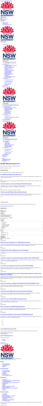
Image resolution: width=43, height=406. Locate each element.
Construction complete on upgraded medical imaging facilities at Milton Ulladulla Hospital (19, 257)
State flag (4, 366)
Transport (4, 388)
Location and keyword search (5, 216)
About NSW (5, 398)
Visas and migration (8, 77)
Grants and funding (8, 71)
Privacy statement (5, 374)
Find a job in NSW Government (8, 397)
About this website (4, 368)
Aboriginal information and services (10, 65)
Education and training (8, 109)
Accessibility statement (6, 371)
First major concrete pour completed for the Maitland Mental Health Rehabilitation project (19, 283)
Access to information (6, 370)
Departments (3, 377)
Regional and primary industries (10, 76)
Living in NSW (6, 64)
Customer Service (5, 383)
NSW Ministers (5, 394)
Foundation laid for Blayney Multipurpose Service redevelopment (14, 250)
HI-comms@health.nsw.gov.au (8, 332)
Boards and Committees (6, 396)
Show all (3, 227)
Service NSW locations (6, 364)
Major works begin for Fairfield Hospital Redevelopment (12, 306)
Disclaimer (4, 373)
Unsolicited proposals (6, 400)
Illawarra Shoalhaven (5, 225)
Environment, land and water (9, 69)
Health (4, 385)
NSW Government (4, 391)
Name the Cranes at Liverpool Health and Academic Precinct (13, 298)
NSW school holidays (8, 146)
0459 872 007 (5, 333)
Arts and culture (7, 142)
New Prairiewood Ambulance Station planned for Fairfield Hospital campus (16, 314)
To (1, 233)
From (2, 231)
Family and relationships (9, 70)
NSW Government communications (8, 399)
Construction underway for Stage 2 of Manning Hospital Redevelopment (16, 183)
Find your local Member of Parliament (9, 395)
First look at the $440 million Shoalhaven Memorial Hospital (13, 192)
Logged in (3, 20)
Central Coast (4, 222)
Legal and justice (7, 74)
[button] (3, 319)
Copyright (4, 372)
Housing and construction (9, 73)
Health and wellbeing (8, 72)
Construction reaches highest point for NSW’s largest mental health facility (16, 291)
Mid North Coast (5, 226)
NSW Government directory (7, 375)
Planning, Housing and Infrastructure (9, 386)
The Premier (5, 393)
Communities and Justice (7, 381)
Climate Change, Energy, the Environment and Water (11, 380)
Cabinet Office (5, 379)
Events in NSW (7, 143)
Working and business (7, 106)
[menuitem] (5, 22)
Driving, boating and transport (10, 67)
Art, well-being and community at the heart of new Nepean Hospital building (16, 265)
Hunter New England (5, 224)
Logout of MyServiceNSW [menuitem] (7, 24)
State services (5, 365)
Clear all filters (3, 237)
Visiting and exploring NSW (9, 144)
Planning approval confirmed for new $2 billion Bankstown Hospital (15, 242)
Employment (7, 110)
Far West (3, 223)
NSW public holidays (8, 145)
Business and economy (8, 108)
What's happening (5, 154)
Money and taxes (7, 112)
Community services (8, 66)
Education (4, 384)
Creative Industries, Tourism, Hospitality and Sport (11, 382)
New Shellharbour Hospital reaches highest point (10, 174)
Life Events (6, 75)
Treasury (4, 389)
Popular (2, 361)
